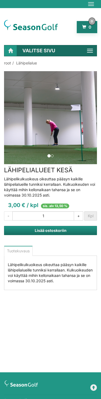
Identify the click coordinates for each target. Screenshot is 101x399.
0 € (89, 27)
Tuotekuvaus (18, 251)
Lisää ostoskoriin (51, 230)
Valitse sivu (38, 50)
